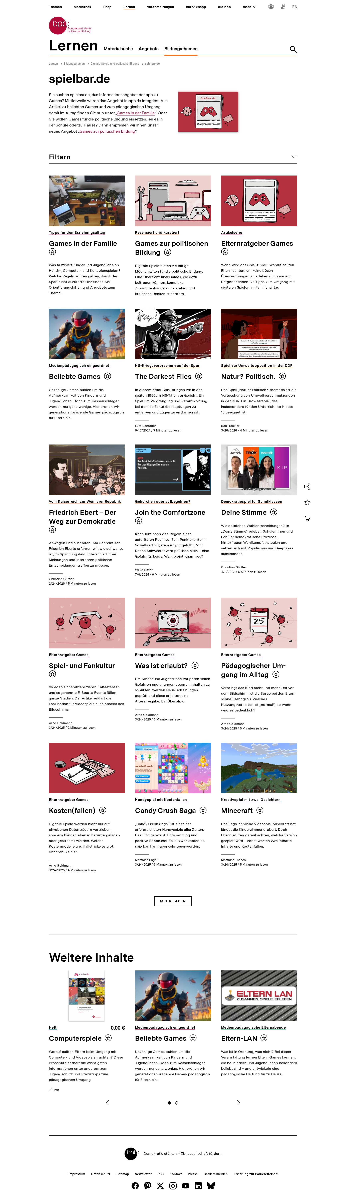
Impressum (76, 1174)
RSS (161, 1174)
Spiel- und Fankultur (82, 665)
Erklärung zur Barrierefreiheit (256, 1174)
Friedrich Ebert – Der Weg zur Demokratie (82, 517)
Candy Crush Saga (166, 810)
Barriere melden (216, 1174)
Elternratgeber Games (257, 243)
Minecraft (237, 810)
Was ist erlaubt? (162, 665)
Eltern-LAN (239, 1038)
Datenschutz (101, 1174)
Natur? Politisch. (249, 376)
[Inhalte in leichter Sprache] (271, 7)
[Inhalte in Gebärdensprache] (283, 7)
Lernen (53, 63)
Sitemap (123, 1174)
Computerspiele (75, 1038)
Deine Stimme (244, 512)
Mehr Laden (173, 901)
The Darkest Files (164, 376)
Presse (193, 1174)
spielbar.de (152, 63)
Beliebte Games (75, 376)
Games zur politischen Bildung (107, 131)
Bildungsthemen (74, 63)
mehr (249, 7)
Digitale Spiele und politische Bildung (115, 63)
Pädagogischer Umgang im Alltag (253, 670)
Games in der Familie (136, 112)
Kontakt (176, 1174)
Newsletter (143, 1174)
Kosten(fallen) (73, 810)
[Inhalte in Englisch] (295, 7)
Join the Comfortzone (170, 512)
